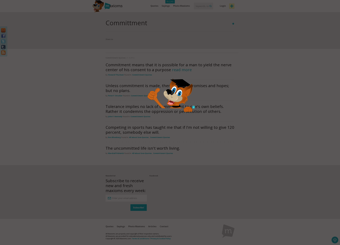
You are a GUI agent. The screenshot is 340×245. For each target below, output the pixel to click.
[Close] (193, 107)
